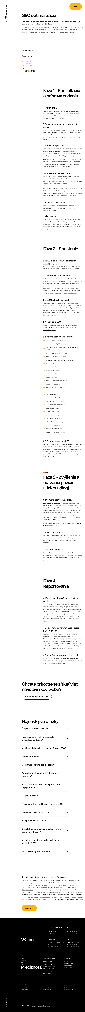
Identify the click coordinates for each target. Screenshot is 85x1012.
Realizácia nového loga (48, 964)
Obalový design (24, 989)
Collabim (65, 291)
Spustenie (27, 55)
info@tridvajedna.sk (52, 933)
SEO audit (46, 264)
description (56, 370)
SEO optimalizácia (27, 890)
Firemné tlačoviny (25, 987)
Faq (22, 964)
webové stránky (54, 525)
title (51, 360)
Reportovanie (28, 70)
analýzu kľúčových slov (61, 281)
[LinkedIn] (6, 1004)
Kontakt (75, 6)
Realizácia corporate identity (49, 966)
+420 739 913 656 (73, 931)
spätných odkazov (69, 899)
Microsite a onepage (65, 555)
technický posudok (57, 303)
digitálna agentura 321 (41, 1003)
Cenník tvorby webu (47, 961)
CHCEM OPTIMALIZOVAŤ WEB (36, 696)
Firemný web (46, 984)
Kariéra (22, 966)
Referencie (23, 960)
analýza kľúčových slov (67, 360)
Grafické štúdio (24, 981)
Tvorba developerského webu (50, 972)
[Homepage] (6, 13)
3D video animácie (68, 969)
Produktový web (46, 986)
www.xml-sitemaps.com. (69, 195)
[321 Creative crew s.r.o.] (25, 1005)
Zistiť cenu (29, 908)
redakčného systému (49, 330)
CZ (6, 1006)
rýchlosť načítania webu (53, 425)
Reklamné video (68, 967)
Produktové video (68, 963)
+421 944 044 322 (52, 931)
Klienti (22, 962)
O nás (22, 958)
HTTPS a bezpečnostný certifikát (55, 404)
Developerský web (47, 989)
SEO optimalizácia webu (49, 1003)
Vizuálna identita (25, 986)
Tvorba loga (23, 984)
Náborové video (68, 965)
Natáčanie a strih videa (48, 968)
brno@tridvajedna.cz (74, 946)
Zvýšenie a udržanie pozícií (27, 63)
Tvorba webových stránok (49, 970)
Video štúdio (67, 958)
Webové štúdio (46, 981)
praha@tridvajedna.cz (74, 933)
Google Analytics (50, 269)
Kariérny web (46, 987)
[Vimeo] (6, 1002)
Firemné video (67, 961)
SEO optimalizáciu (27, 27)
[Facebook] (6, 998)
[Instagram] (6, 1000)
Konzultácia (27, 50)
